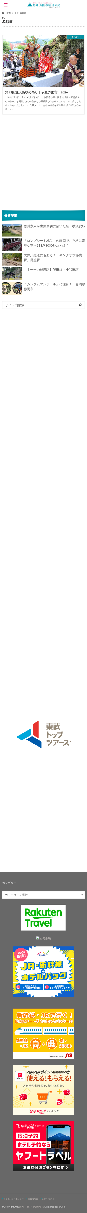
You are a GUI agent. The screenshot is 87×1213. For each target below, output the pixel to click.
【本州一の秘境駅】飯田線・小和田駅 (51, 269)
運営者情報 (33, 1198)
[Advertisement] (43, 162)
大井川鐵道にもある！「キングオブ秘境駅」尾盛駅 (53, 257)
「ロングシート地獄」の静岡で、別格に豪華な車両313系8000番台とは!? (54, 243)
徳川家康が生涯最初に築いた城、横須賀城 (54, 226)
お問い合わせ (48, 1198)
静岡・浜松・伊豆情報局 (31, 1206)
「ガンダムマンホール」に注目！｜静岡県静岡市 (54, 286)
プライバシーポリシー (13, 1198)
